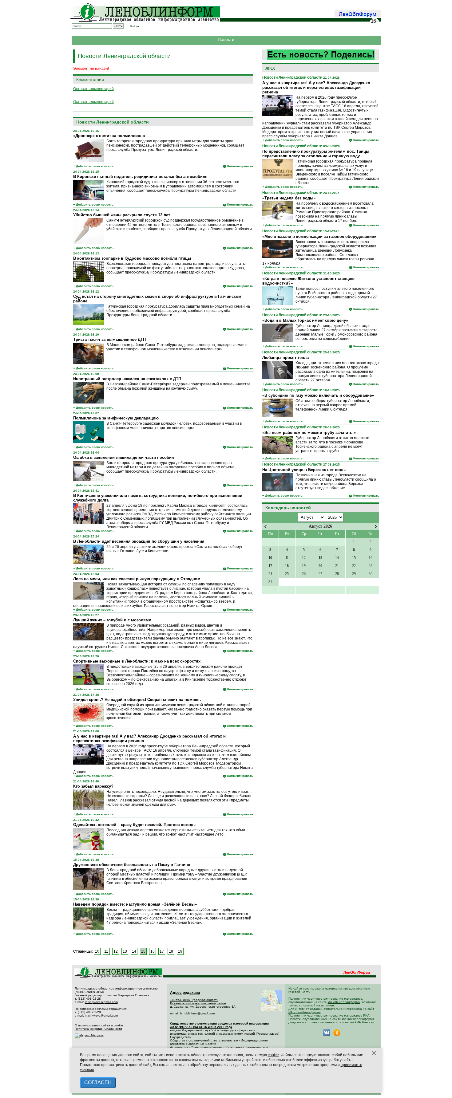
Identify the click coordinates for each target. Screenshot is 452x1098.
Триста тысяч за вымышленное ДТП (109, 339)
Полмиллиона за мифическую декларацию (116, 418)
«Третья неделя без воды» (288, 198)
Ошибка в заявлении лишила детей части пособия (123, 457)
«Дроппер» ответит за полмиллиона (109, 135)
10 (97, 951)
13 (125, 951)
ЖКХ (270, 68)
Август (315, 526)
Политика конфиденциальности (98, 1028)
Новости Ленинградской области (292, 77)
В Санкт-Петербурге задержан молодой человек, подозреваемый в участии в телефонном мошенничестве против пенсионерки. (174, 425)
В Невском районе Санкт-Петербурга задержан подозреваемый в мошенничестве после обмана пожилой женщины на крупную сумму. (178, 386)
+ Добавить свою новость (282, 140)
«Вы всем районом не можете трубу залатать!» (309, 432)
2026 (327, 526)
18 (171, 951)
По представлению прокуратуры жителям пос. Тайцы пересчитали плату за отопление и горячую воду (315, 153)
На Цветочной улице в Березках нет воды (304, 469)
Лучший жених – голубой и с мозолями (112, 620)
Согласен (98, 1082)
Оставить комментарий (93, 89)
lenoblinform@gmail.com (197, 1013)
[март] (265, 526)
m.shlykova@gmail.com (101, 1002)
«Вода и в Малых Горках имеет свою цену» (305, 320)
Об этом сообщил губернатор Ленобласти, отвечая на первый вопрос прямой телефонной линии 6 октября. (332, 405)
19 (180, 951)
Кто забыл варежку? (93, 786)
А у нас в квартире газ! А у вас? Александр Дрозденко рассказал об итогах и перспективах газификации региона (316, 87)
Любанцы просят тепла (285, 357)
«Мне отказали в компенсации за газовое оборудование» (319, 236)
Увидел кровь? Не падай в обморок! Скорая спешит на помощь (137, 699)
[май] (376, 526)
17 (162, 951)
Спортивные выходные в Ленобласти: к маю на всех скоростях (136, 661)
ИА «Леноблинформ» (344, 1002)
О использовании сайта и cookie (99, 1025)
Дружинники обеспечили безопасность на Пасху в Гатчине (131, 864)
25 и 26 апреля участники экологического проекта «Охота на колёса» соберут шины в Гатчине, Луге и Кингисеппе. (174, 549)
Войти (134, 26)
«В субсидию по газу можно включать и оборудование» (318, 395)
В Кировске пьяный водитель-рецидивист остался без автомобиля (140, 176)
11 (106, 951)
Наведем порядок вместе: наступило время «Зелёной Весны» (135, 904)
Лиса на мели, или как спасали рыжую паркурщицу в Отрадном (136, 579)
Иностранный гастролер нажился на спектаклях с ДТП (127, 378)
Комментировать (366, 140)
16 (152, 951)
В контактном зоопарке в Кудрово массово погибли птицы (132, 258)
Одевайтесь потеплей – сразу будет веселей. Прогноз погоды (134, 824)
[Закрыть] (374, 1053)
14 (134, 951)
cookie (273, 1055)
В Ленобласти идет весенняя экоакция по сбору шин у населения (138, 541)
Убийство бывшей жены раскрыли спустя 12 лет (121, 215)
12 (115, 951)
